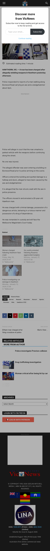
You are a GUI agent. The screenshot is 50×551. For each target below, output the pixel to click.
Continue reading (25, 38)
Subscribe (37, 32)
